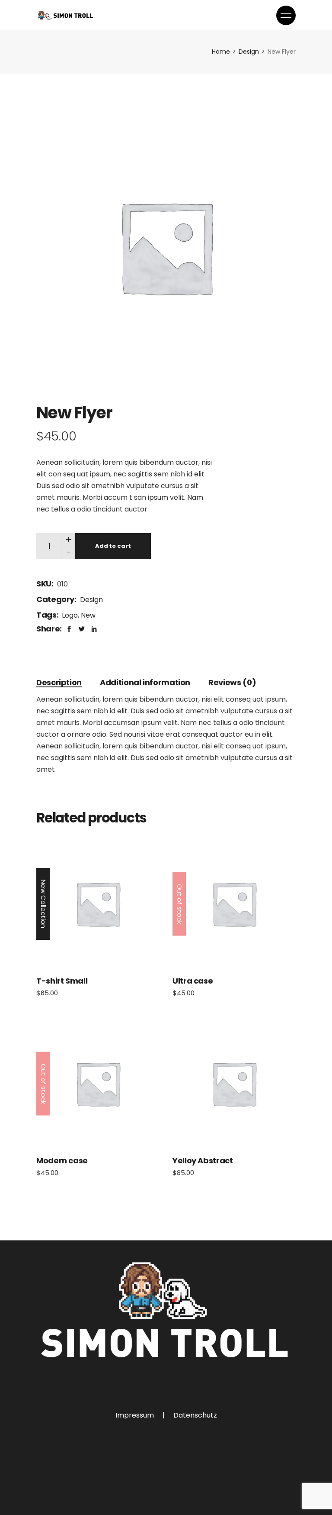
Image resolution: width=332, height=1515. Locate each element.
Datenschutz (195, 1415)
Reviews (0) (232, 682)
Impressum (134, 1415)
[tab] (59, 682)
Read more (234, 904)
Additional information (145, 682)
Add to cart (113, 546)
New (88, 615)
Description (59, 682)
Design (91, 600)
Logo (70, 615)
